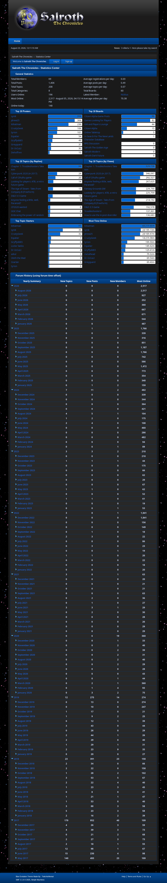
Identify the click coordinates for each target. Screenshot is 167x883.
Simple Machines (38, 880)
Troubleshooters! (93, 211)
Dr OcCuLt (16, 148)
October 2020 (25, 650)
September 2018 (26, 777)
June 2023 (23, 484)
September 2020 (26, 654)
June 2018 (23, 792)
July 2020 (22, 664)
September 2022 (26, 531)
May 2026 (23, 304)
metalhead (89, 254)
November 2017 (26, 829)
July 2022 (22, 541)
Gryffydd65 (17, 140)
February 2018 (25, 810)
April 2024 (23, 432)
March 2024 (24, 437)
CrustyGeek (17, 128)
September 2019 (26, 716)
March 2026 (24, 314)
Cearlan (15, 262)
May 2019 (23, 735)
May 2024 (23, 427)
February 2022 (25, 564)
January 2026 (25, 323)
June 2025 (23, 361)
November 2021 (26, 583)
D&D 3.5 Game (18, 195)
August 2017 (24, 844)
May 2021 (23, 612)
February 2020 (25, 687)
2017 (16, 820)
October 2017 (25, 834)
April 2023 (23, 494)
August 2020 (24, 659)
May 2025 (23, 366)
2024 (16, 389)
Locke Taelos (17, 245)
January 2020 (25, 692)
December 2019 (26, 702)
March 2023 (24, 498)
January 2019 (25, 754)
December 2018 (26, 763)
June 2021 (23, 607)
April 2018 (23, 801)
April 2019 (23, 739)
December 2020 (26, 640)
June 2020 (23, 669)
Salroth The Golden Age (96, 147)
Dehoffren (16, 152)
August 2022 (24, 536)
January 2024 (25, 446)
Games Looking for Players (97, 120)
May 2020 (23, 673)
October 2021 (25, 588)
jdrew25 (15, 120)
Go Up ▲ (147, 876)
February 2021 (25, 626)
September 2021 (26, 593)
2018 (16, 758)
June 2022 (23, 546)
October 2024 (25, 404)
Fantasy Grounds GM (94, 188)
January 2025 (25, 385)
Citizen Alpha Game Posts (97, 116)
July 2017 (22, 848)
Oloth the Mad (18, 258)
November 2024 (26, 399)
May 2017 (23, 858)
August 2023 (24, 475)
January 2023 (25, 508)
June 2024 (23, 423)
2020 (16, 635)
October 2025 (25, 342)
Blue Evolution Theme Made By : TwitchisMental (34, 876)
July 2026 (22, 295)
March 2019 (24, 744)
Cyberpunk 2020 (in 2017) (24, 173)
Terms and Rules (134, 876)
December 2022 (26, 517)
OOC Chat (16, 211)
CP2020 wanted (19, 207)
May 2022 (23, 550)
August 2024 (24, 413)
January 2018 (25, 815)
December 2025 (26, 333)
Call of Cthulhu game (21, 177)
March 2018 (24, 806)
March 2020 (24, 683)
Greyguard (16, 144)
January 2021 (25, 631)
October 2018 (25, 773)
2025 (16, 328)
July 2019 (22, 725)
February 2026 (25, 319)
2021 (16, 574)
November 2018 (26, 768)
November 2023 (26, 460)
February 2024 (25, 442)
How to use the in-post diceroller (100, 215)
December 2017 (26, 825)
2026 (16, 285)
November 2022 (26, 522)
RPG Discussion (91, 143)
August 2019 (24, 721)
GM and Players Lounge (96, 124)
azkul (13, 254)
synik (13, 116)
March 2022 (24, 560)
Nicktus (124, 94)
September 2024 (26, 408)
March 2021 (24, 621)
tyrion (14, 132)
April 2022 (23, 555)
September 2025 (26, 347)
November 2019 (26, 706)
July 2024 (22, 418)
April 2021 (23, 617)
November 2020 (26, 645)
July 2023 (22, 479)
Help (124, 876)
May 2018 (23, 796)
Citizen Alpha (90, 128)
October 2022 (25, 527)
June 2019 (23, 730)
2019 (16, 697)
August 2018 (24, 782)
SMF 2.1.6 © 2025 (23, 880)
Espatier (15, 136)
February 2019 (25, 749)
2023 (16, 451)
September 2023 (26, 470)
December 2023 (26, 456)
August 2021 (24, 598)
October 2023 (25, 465)
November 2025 (26, 337)
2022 (16, 512)
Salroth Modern (92, 151)
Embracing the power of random (27, 215)
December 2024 (26, 394)
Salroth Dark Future (94, 155)
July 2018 (22, 787)
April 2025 (23, 371)
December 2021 (26, 579)
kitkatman (16, 124)
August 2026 (24, 290)
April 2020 (23, 678)
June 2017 (23, 853)
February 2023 (25, 503)
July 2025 (22, 356)
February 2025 (25, 380)
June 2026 (23, 300)
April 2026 (23, 309)
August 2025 (24, 352)
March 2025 (24, 375)
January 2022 (25, 569)
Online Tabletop (92, 132)
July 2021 (22, 602)
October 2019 (25, 711)
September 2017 (26, 839)
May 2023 (23, 489)
